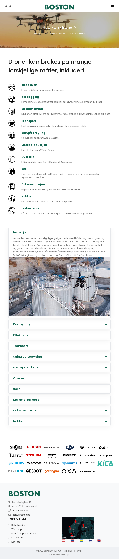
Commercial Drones (55, 33)
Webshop (16, 529)
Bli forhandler (18, 525)
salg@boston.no (21, 514)
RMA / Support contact (23, 533)
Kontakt (15, 541)
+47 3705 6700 (21, 510)
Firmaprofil (17, 537)
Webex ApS (65, 555)
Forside (36, 33)
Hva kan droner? (77, 33)
